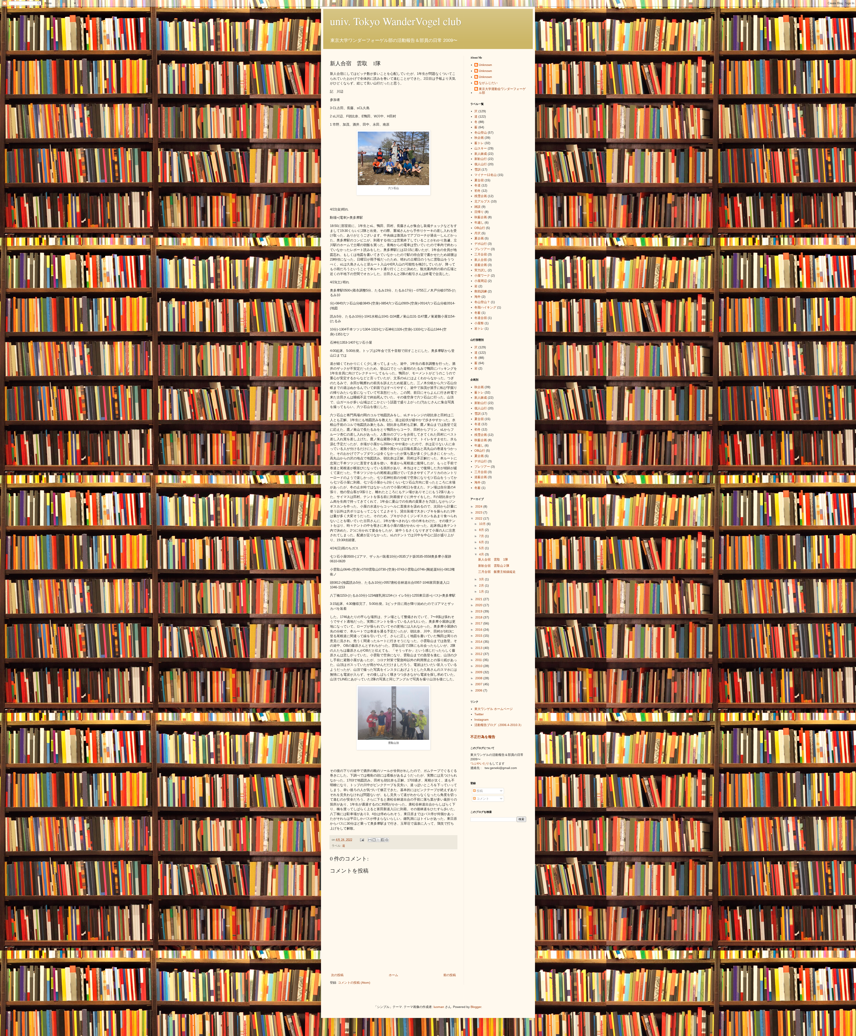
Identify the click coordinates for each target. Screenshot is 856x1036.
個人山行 (480, 164)
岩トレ (479, 328)
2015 (479, 635)
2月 (482, 585)
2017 (479, 623)
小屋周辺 (480, 281)
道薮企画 (480, 265)
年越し (479, 222)
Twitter (479, 714)
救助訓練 (480, 291)
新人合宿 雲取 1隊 (493, 559)
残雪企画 (480, 196)
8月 (482, 530)
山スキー (480, 148)
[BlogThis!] (374, 840)
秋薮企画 (480, 217)
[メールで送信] (370, 840)
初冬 (477, 190)
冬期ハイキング (485, 307)
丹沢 (477, 233)
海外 (477, 296)
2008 (479, 678)
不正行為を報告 (482, 737)
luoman (439, 1007)
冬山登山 (480, 132)
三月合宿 (480, 254)
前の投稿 (449, 975)
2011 (479, 660)
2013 (479, 648)
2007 (479, 684)
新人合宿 (480, 259)
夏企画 (479, 238)
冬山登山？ (482, 302)
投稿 (479, 791)
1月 (482, 591)
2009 (479, 672)
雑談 (477, 206)
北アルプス (482, 201)
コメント (482, 798)
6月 (482, 542)
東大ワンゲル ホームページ (493, 709)
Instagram (481, 719)
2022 (479, 518)
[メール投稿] (362, 839)
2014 (479, 641)
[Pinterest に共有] (387, 840)
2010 (479, 666)
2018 (479, 617)
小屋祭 (479, 323)
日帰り (479, 212)
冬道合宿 (480, 318)
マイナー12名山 (485, 175)
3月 (482, 579)
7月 (482, 536)
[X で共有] (378, 840)
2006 (479, 690)
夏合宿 (479, 180)
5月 (482, 548)
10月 (483, 524)
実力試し (480, 270)
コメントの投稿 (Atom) (354, 982)
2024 (479, 506)
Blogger (476, 1007)
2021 (479, 599)
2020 (479, 605)
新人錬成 (480, 153)
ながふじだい (488, 83)
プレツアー (482, 249)
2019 (479, 611)
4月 (482, 554)
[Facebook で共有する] (382, 840)
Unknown (485, 65)
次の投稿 (337, 975)
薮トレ (479, 143)
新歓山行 (480, 159)
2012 (479, 654)
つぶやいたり (479, 763)
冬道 (477, 185)
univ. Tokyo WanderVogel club (395, 21)
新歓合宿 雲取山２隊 (493, 565)
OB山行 (479, 228)
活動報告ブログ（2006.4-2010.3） (498, 725)
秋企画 (479, 137)
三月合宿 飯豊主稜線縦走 (497, 571)
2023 (479, 512)
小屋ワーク (482, 275)
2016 (479, 629)
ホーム (393, 975)
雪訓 (477, 169)
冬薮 (477, 312)
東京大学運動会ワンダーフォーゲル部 (502, 90)
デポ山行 (480, 243)
